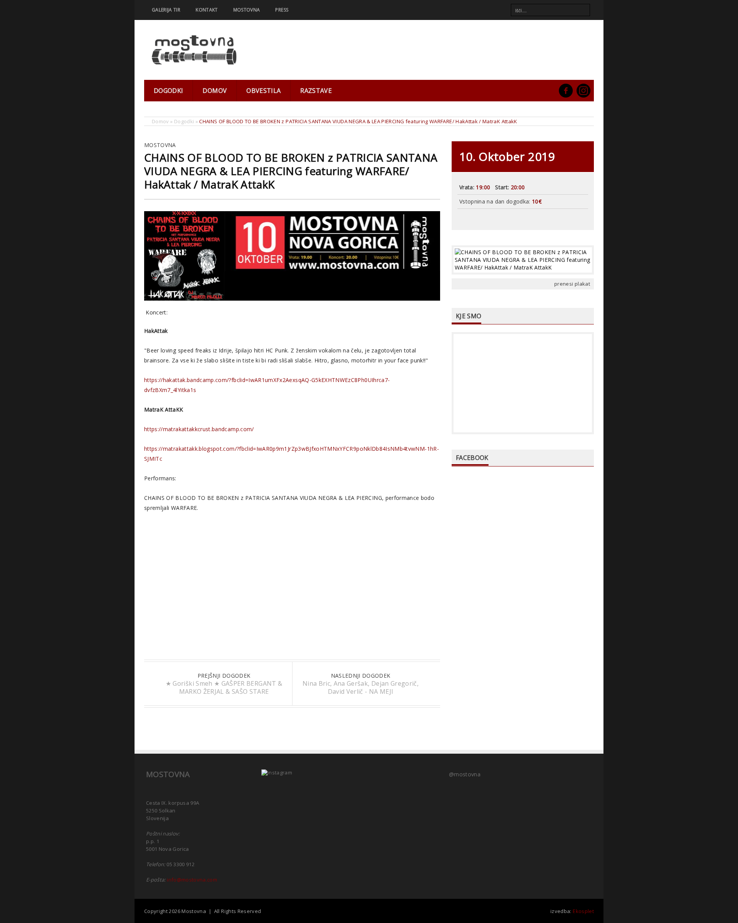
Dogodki (168, 90)
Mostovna (246, 10)
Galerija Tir (166, 10)
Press (281, 10)
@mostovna (464, 774)
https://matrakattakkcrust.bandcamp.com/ (199, 429)
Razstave (316, 90)
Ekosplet (583, 911)
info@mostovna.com (192, 879)
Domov (215, 90)
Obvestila (263, 90)
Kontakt (207, 10)
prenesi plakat (572, 283)
